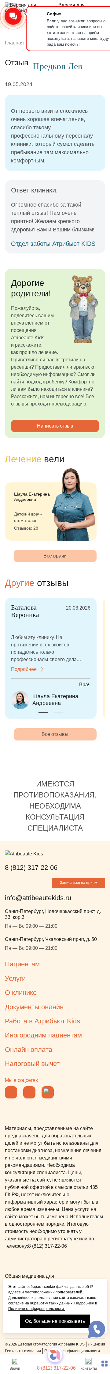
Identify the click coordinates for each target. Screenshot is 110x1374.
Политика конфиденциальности (72, 1351)
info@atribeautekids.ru (38, 898)
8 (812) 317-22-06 (56, 1368)
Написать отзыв (55, 425)
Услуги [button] (15, 978)
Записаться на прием (78, 883)
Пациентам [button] (22, 964)
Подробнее (24, 669)
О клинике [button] (21, 992)
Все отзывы (55, 734)
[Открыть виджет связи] (96, 1329)
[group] (51, 504)
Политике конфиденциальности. (36, 1309)
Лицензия (96, 1344)
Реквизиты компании (23, 1351)
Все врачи (55, 555)
